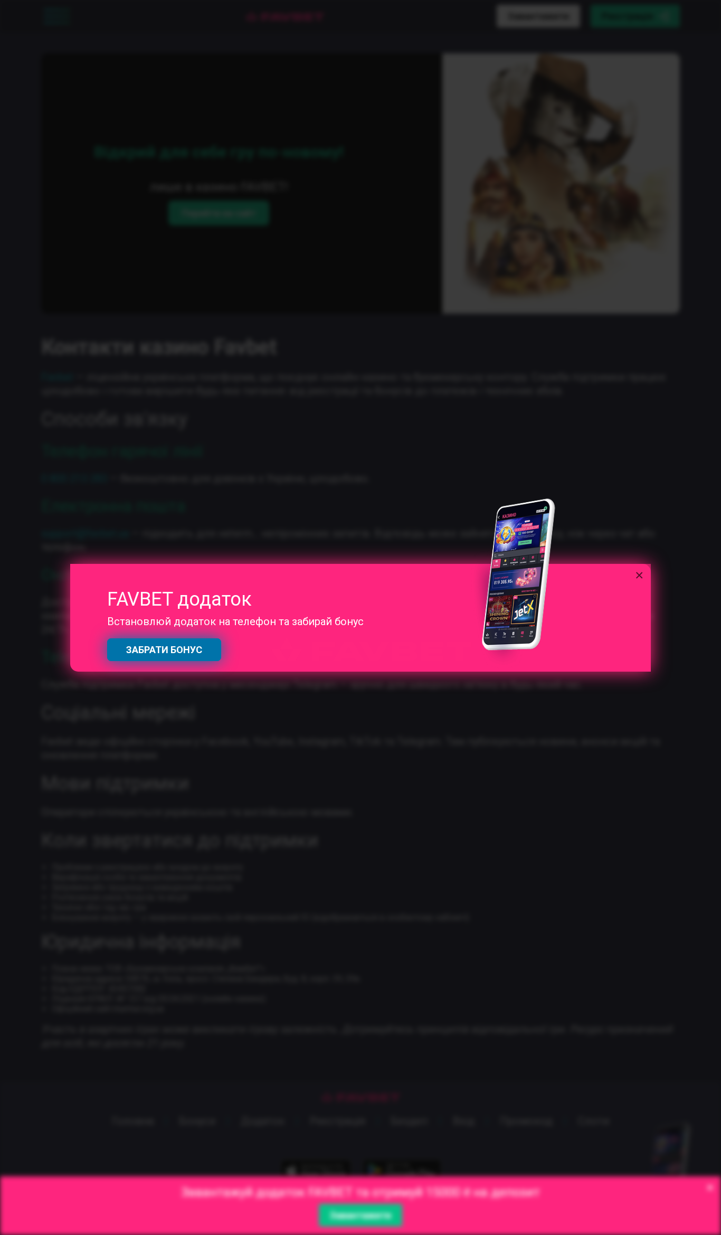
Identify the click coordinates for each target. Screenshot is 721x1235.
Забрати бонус (164, 649)
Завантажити (360, 1215)
